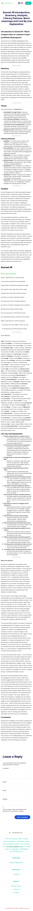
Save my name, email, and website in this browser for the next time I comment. (14, 810)
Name (5, 782)
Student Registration (16, 862)
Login (28, 3)
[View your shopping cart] (22, 3)
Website (5, 799)
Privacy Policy (16, 886)
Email (5, 790)
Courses (16, 874)
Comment (6, 768)
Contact (16, 892)
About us (16, 889)
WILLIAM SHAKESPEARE (9, 273)
